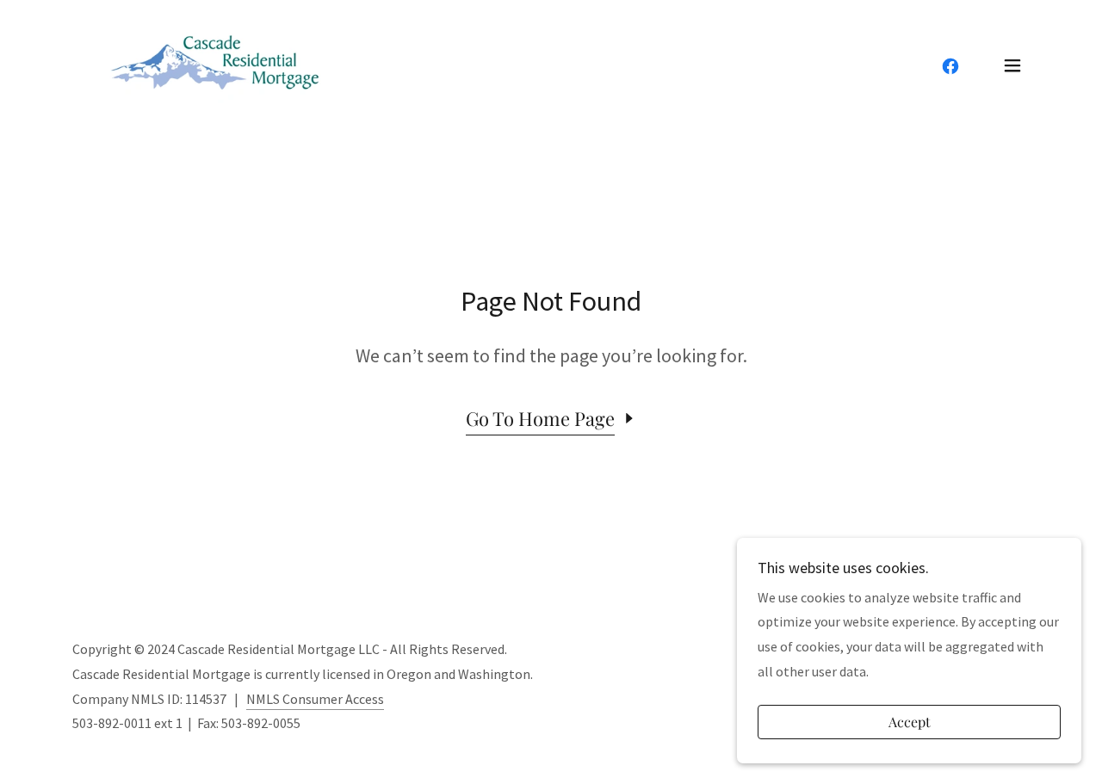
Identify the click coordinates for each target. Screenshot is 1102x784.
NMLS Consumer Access (315, 698)
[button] (1012, 65)
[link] (217, 63)
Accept (909, 722)
